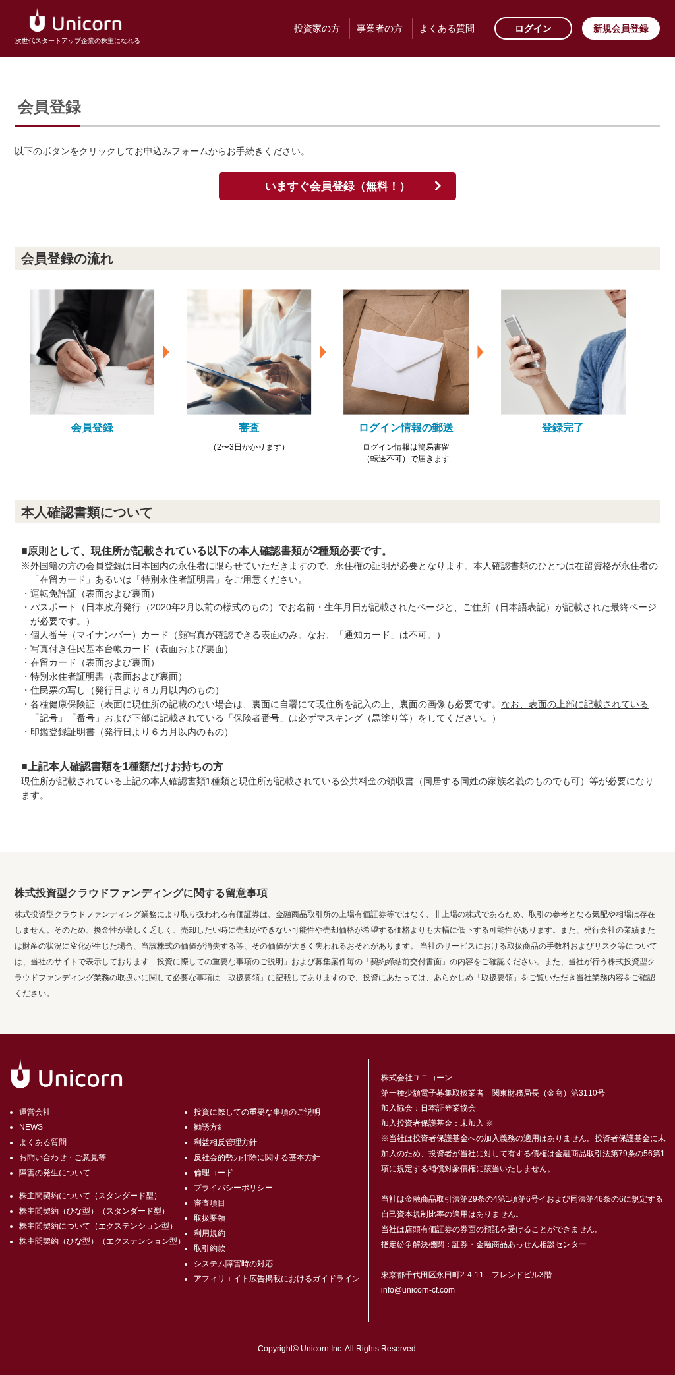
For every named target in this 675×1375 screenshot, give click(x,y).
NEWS (31, 1127)
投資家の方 (317, 28)
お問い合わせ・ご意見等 (62, 1157)
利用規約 (209, 1233)
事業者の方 (380, 28)
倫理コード (213, 1172)
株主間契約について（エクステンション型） (98, 1226)
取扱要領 (209, 1218)
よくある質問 (447, 28)
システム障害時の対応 (233, 1263)
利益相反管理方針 (225, 1142)
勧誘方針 (209, 1127)
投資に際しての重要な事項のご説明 (257, 1112)
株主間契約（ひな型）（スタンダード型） (94, 1210)
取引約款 (209, 1248)
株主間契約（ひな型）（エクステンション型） (102, 1241)
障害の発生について (54, 1172)
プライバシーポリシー (233, 1187)
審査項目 (209, 1203)
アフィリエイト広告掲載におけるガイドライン (277, 1278)
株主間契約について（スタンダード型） (90, 1195)
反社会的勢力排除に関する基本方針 (257, 1157)
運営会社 (35, 1112)
